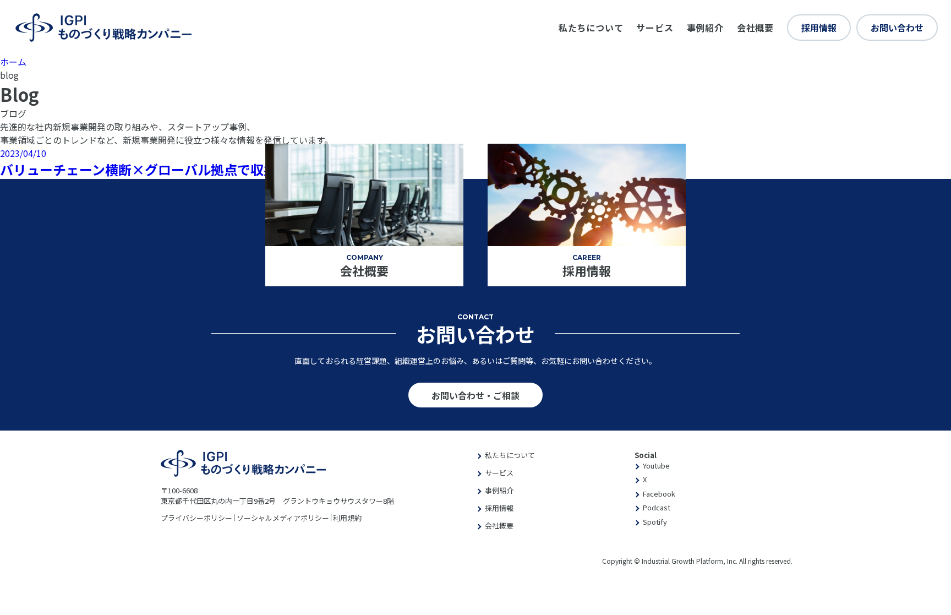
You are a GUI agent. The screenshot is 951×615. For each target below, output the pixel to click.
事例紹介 (705, 27)
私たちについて (591, 27)
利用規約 (347, 518)
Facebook (659, 493)
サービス (654, 27)
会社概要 (755, 27)
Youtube (656, 465)
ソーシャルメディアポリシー (283, 518)
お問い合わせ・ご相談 (475, 395)
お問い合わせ (897, 27)
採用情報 (819, 27)
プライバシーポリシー (196, 518)
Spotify (655, 521)
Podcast (656, 507)
